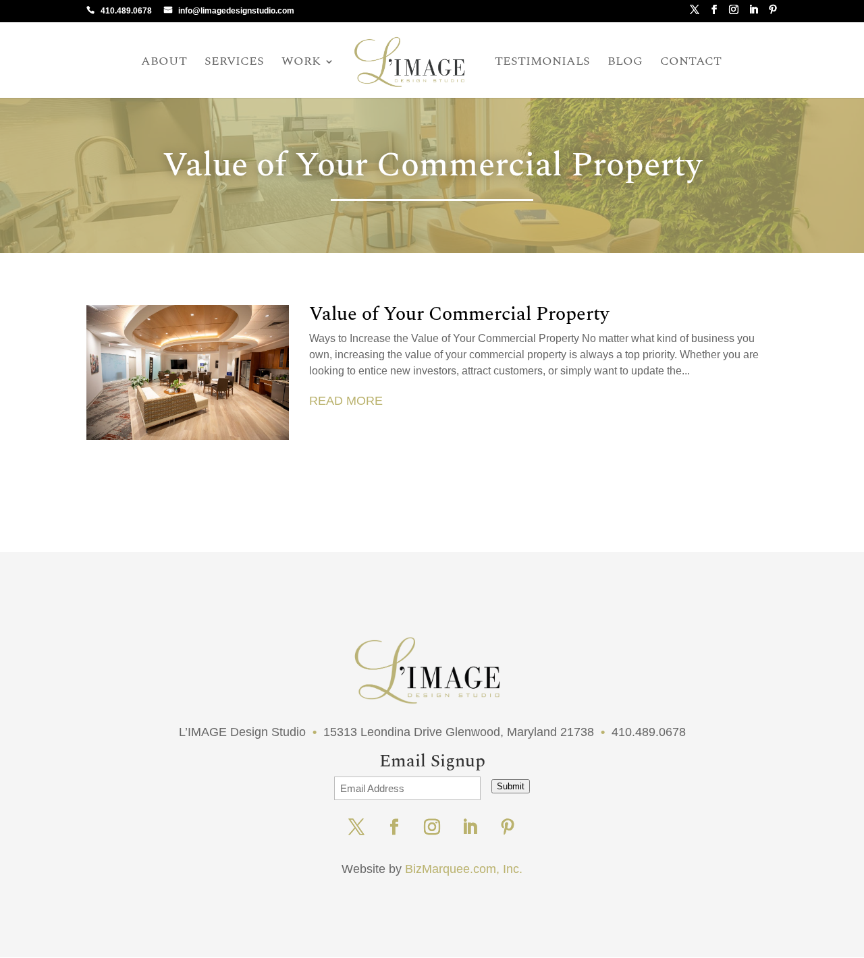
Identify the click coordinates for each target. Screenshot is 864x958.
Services (234, 63)
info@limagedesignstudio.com (236, 11)
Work (301, 63)
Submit (510, 786)
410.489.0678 (126, 11)
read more (346, 400)
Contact (691, 63)
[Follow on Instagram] (432, 827)
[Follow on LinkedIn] (470, 827)
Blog (625, 63)
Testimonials (542, 63)
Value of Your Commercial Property (459, 314)
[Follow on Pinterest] (507, 827)
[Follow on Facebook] (394, 827)
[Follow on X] (356, 827)
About (164, 63)
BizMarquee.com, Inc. (463, 869)
